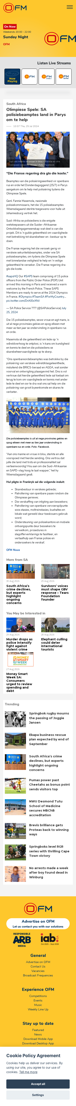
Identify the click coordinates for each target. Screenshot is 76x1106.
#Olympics (25, 297)
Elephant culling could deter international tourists (54, 644)
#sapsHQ (12, 276)
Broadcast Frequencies (38, 975)
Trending (12, 704)
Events (38, 1001)
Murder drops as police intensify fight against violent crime (19, 644)
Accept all (38, 1084)
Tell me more (28, 1072)
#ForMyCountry (54, 297)
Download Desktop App (38, 1043)
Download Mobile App (38, 1039)
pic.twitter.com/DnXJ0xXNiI (22, 301)
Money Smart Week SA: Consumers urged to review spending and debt (19, 682)
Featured (38, 1030)
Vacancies (38, 971)
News (38, 1034)
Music (38, 1005)
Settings (38, 1095)
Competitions (38, 996)
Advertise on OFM (38, 962)
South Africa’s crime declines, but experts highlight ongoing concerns (18, 594)
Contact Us (38, 967)
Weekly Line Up (38, 1009)
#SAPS (28, 276)
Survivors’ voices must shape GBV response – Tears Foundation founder (55, 592)
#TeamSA (38, 297)
